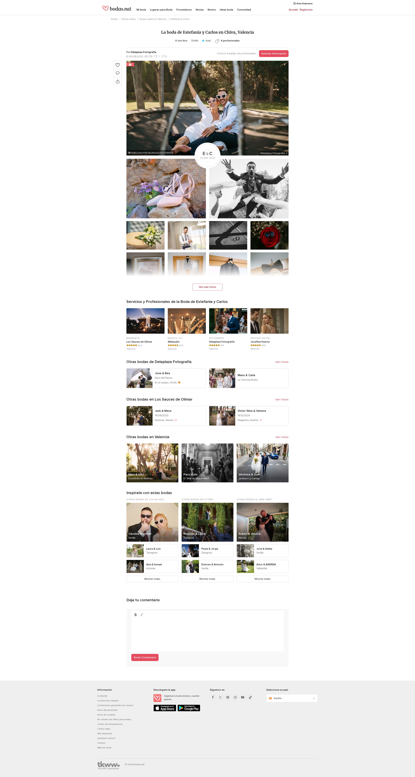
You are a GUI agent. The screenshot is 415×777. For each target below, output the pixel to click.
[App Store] (165, 710)
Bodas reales (129, 19)
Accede (293, 9)
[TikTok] (250, 697)
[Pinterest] (228, 697)
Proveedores (184, 9)
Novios (212, 9)
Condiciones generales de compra (115, 705)
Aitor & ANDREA (266, 564)
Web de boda (104, 747)
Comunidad (244, 9)
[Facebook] (213, 697)
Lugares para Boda (161, 9)
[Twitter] (220, 697)
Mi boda (141, 9)
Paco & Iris (190, 474)
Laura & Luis (153, 548)
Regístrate (306, 9)
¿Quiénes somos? (106, 738)
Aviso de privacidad (107, 710)
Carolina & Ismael (139, 533)
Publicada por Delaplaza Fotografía (152, 153)
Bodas (114, 19)
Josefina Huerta (260, 341)
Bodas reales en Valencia (153, 19)
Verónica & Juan (249, 474)
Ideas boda (226, 9)
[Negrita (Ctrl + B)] (135, 614)
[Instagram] (235, 697)
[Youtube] (243, 697)
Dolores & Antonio (212, 564)
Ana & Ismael (154, 564)
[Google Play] (189, 710)
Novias (200, 9)
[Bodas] (117, 10)
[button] (207, 108)
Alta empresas (104, 733)
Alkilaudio (174, 341)
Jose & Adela (264, 548)
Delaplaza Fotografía (222, 341)
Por (141, 52)
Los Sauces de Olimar (139, 341)
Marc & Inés (136, 474)
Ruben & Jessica (250, 533)
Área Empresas (304, 3)
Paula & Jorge (209, 548)
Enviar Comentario (145, 657)
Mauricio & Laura (194, 533)
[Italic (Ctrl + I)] (141, 614)
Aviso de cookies (106, 714)
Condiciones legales (108, 700)
